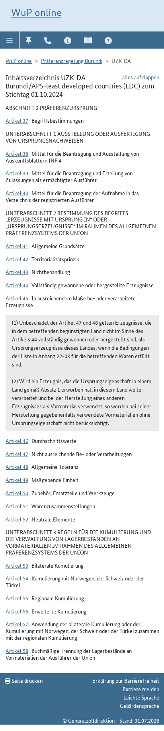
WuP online (36, 12)
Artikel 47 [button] (17, 454)
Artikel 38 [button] (17, 153)
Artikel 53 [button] (17, 565)
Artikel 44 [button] (17, 285)
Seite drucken (26, 680)
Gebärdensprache (139, 705)
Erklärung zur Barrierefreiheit (125, 680)
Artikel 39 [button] (17, 173)
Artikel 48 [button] (17, 466)
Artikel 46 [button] (17, 441)
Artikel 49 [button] (17, 480)
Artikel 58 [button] (17, 651)
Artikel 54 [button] (17, 578)
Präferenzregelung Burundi (71, 61)
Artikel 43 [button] (17, 272)
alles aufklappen (140, 77)
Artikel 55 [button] (17, 598)
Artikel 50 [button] (17, 493)
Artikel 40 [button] (17, 193)
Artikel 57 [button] (17, 624)
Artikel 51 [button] (17, 506)
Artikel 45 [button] (17, 298)
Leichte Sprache (141, 697)
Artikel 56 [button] (17, 611)
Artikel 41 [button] (17, 246)
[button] (10, 39)
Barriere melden (141, 689)
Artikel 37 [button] (17, 120)
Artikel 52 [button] (17, 519)
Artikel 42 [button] (17, 259)
